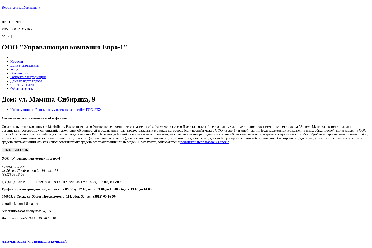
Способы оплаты (22, 85)
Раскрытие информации (28, 77)
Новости (16, 61)
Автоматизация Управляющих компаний (34, 241)
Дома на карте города (26, 81)
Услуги (15, 69)
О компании (19, 73)
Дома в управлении (24, 65)
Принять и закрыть (15, 149)
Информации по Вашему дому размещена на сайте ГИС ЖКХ (56, 109)
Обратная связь (21, 88)
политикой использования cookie (204, 142)
